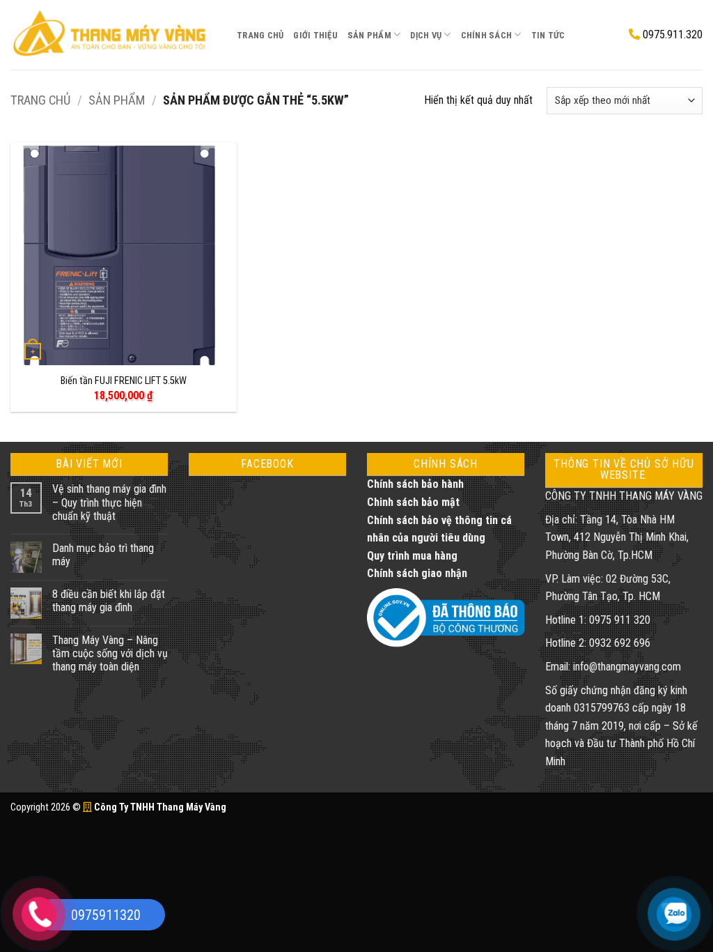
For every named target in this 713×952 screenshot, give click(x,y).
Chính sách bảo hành (415, 484)
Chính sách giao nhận (417, 573)
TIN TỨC (548, 35)
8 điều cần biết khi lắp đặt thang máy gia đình (108, 601)
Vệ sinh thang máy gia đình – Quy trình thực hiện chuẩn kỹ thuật (109, 502)
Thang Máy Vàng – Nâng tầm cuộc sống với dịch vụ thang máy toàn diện (110, 653)
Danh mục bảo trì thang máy (103, 555)
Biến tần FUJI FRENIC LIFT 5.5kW (124, 381)
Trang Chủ (260, 35)
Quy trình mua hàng (412, 555)
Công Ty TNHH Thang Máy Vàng (159, 807)
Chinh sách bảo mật (413, 502)
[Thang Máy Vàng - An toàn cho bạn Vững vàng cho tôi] (113, 34)
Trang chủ (40, 100)
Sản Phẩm (369, 35)
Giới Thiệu (315, 35)
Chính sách (486, 35)
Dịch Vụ (425, 35)
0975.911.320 (671, 34)
